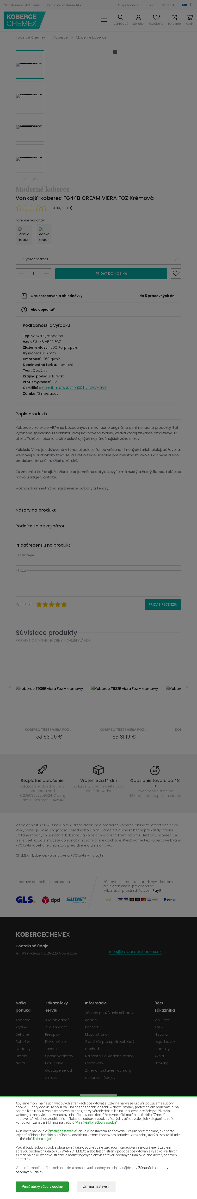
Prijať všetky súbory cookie (42, 1186)
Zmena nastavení (96, 1186)
